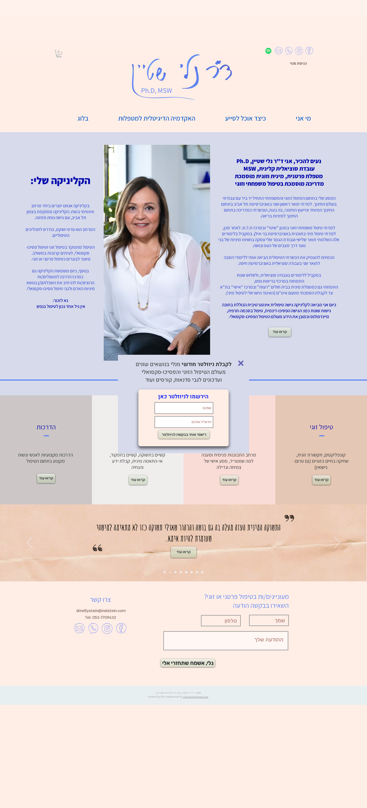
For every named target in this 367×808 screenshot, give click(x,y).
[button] (241, 363)
